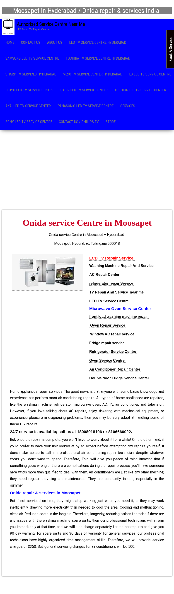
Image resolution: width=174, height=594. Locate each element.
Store (111, 122)
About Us (54, 42)
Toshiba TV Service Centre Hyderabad (98, 58)
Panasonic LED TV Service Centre (86, 106)
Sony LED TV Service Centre (28, 122)
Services (127, 106)
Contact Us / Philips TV (79, 122)
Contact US (30, 42)
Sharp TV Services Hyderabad (30, 74)
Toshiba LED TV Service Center (140, 90)
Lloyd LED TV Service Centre (29, 90)
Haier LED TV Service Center (84, 90)
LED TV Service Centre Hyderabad (97, 42)
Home (9, 42)
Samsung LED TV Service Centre (32, 58)
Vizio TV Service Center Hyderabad (92, 74)
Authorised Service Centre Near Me (51, 24)
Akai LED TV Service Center (28, 106)
